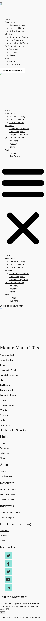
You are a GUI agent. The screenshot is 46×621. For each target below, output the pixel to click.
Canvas (3, 365)
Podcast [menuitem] (13, 52)
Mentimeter (6, 410)
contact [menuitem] (12, 61)
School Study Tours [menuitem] (18, 43)
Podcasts (4, 535)
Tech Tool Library (17, 119)
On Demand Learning (14, 138)
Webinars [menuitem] (13, 49)
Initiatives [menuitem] (9, 34)
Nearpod (4, 415)
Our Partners (15, 156)
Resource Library (17, 116)
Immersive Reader (8, 395)
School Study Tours (18, 135)
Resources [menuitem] (10, 22)
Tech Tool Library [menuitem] (17, 28)
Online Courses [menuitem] (16, 31)
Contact (3, 471)
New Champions (7, 517)
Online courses (7, 499)
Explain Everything (9, 375)
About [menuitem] (7, 58)
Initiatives (9, 125)
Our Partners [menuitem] (15, 64)
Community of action (19, 128)
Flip (1, 380)
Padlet (3, 420)
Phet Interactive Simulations (13, 430)
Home (7, 110)
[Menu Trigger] (1, 2)
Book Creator (6, 360)
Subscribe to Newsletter (12, 70)
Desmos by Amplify (9, 370)
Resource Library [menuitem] (17, 25)
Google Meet (6, 390)
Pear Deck (5, 425)
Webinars (13, 141)
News (12, 147)
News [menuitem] (12, 55)
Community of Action (10, 512)
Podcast (13, 144)
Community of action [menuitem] (19, 37)
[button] (23, 205)
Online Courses (16, 122)
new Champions (17, 132)
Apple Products (7, 355)
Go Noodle (5, 385)
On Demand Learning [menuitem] (14, 46)
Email (3, 609)
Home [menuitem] (7, 19)
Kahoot (3, 400)
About (7, 150)
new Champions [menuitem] (17, 40)
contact (12, 153)
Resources (10, 113)
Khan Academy (7, 405)
